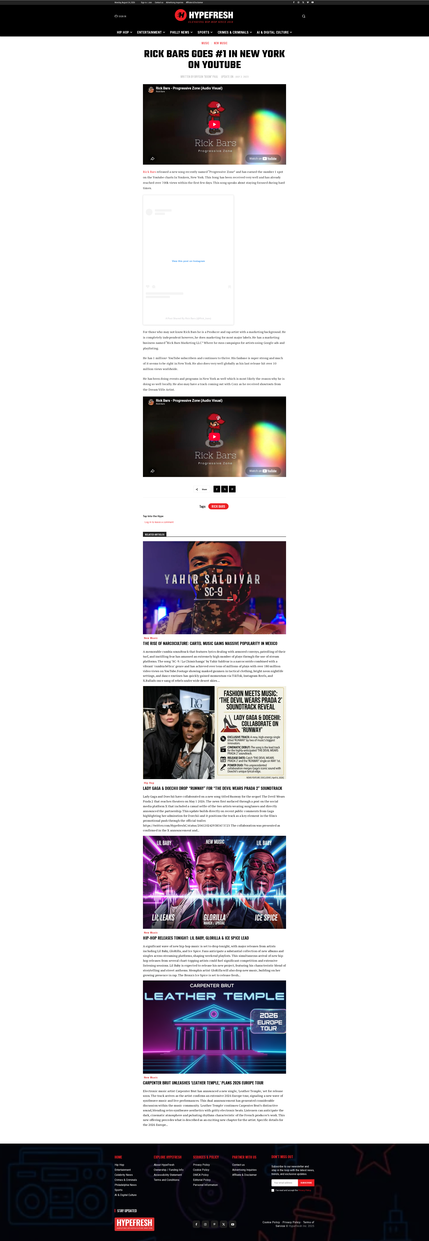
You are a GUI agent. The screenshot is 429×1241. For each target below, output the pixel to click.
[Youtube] (312, 3)
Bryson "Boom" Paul (206, 77)
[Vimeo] (308, 3)
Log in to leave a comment (159, 522)
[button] (304, 16)
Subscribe (306, 1183)
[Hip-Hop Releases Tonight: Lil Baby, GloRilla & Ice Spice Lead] (214, 882)
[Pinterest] (232, 489)
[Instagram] (298, 3)
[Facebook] (294, 3)
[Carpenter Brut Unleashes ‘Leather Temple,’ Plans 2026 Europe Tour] (214, 1027)
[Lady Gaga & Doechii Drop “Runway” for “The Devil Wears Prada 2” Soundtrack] (214, 732)
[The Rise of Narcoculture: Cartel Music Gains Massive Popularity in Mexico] (214, 587)
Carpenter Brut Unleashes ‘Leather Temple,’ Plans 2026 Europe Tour (203, 1083)
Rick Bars (149, 172)
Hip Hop (149, 782)
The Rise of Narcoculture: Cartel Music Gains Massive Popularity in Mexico (210, 643)
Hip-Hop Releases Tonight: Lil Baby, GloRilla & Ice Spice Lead (196, 938)
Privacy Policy (304, 1190)
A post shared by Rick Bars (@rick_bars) (188, 318)
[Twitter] (303, 3)
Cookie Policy (271, 1222)
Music (205, 43)
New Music (220, 43)
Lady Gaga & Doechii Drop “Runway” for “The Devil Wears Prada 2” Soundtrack (212, 788)
